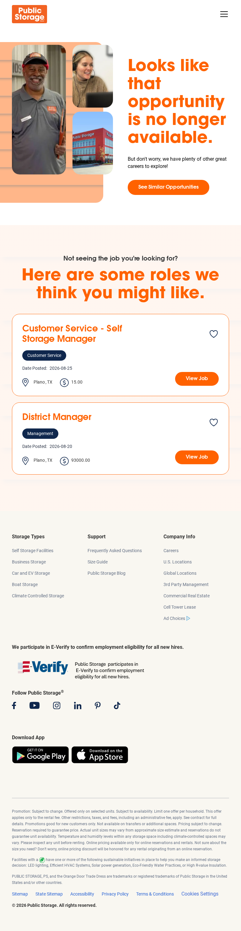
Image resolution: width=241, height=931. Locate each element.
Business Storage (29, 561)
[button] (223, 14)
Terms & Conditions (155, 893)
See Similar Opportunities (168, 187)
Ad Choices (174, 618)
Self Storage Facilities (32, 550)
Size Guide (98, 561)
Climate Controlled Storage (38, 595)
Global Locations (179, 573)
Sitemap (20, 893)
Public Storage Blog (107, 573)
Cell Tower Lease (179, 607)
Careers (171, 550)
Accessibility (82, 893)
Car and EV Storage (31, 573)
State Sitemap (49, 893)
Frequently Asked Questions (115, 550)
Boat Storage (25, 584)
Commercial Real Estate (186, 595)
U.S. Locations (177, 561)
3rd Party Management (186, 584)
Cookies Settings (199, 894)
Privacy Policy (115, 893)
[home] (29, 14)
